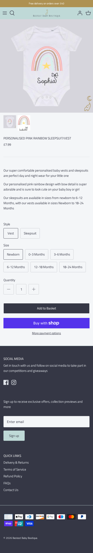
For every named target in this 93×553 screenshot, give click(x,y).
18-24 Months (72, 266)
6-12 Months (16, 266)
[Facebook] (5, 382)
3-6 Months (62, 254)
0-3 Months (37, 254)
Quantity (9, 280)
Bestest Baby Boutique (25, 538)
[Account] (78, 13)
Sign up (14, 435)
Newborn (13, 254)
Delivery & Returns (16, 462)
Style (6, 224)
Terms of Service (14, 469)
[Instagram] (13, 382)
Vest (11, 233)
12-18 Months (44, 266)
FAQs (7, 483)
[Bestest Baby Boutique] (46, 13)
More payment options (46, 333)
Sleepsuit (30, 233)
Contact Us (10, 489)
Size (6, 245)
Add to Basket (46, 308)
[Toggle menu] (5, 13)
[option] (46, 66)
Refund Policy (12, 476)
